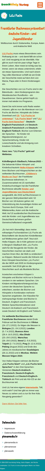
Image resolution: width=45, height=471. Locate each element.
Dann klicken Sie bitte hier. (14, 403)
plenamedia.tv (11, 442)
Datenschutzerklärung (14, 433)
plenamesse (10, 447)
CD (17, 115)
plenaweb (9, 451)
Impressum (9, 428)
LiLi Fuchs (11, 465)
